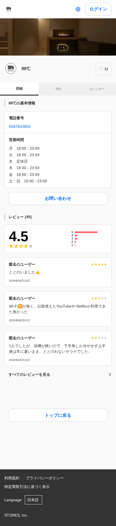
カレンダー (96, 89)
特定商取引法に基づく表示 (27, 486)
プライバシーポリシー (45, 478)
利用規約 (11, 478)
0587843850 (19, 126)
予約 (58, 89)
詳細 (19, 88)
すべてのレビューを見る (29, 374)
